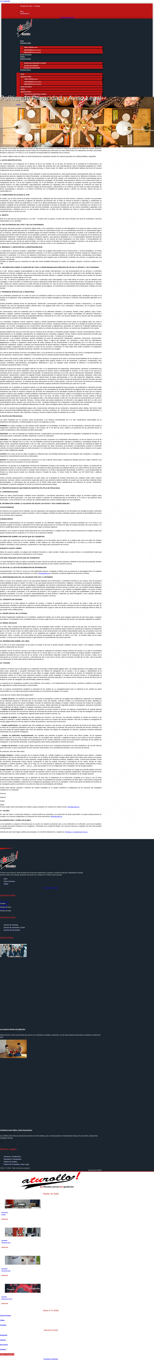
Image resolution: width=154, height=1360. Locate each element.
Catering (3, 1340)
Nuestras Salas (25, 43)
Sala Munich (32, 52)
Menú (18, 105)
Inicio (22, 41)
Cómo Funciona (25, 54)
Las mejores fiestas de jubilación (12, 1029)
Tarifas (22, 57)
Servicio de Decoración (32, 68)
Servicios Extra (25, 59)
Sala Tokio (3, 909)
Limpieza (3, 1349)
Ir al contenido (5, 1)
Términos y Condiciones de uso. (76, 832)
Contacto (3, 1325)
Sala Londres (4, 902)
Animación (3, 1335)
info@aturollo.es (44, 573)
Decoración (4, 1344)
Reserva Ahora (25, 70)
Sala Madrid (4, 905)
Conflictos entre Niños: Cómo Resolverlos (16, 1130)
